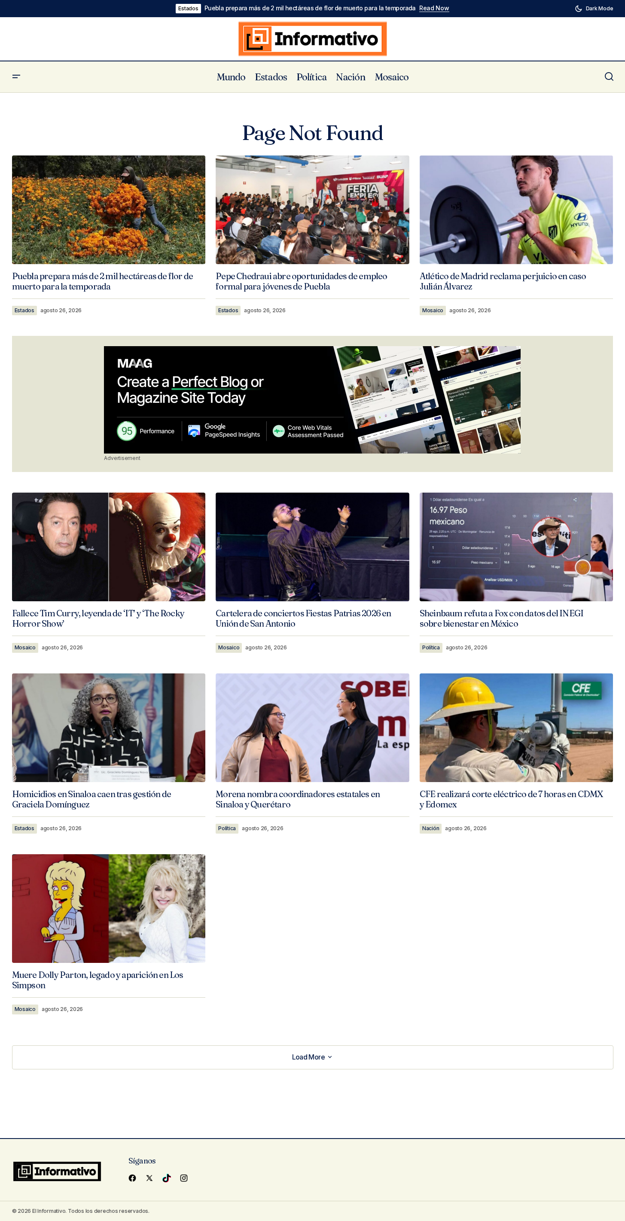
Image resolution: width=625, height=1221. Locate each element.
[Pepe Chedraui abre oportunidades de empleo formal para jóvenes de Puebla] (312, 210)
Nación (430, 828)
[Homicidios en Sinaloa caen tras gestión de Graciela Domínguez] (109, 727)
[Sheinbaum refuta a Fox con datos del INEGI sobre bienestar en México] (516, 547)
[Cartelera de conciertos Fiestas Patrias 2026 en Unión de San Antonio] (312, 547)
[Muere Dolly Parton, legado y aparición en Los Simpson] (109, 908)
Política (431, 647)
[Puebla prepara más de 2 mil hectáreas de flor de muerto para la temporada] (109, 209)
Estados (188, 8)
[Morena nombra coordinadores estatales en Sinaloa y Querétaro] (312, 728)
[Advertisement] (312, 400)
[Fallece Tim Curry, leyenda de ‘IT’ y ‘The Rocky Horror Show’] (109, 547)
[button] (594, 8)
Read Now (434, 8)
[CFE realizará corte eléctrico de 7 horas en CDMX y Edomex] (516, 727)
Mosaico (432, 310)
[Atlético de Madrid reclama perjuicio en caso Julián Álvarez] (516, 209)
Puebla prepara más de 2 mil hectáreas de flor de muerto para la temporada (310, 8)
